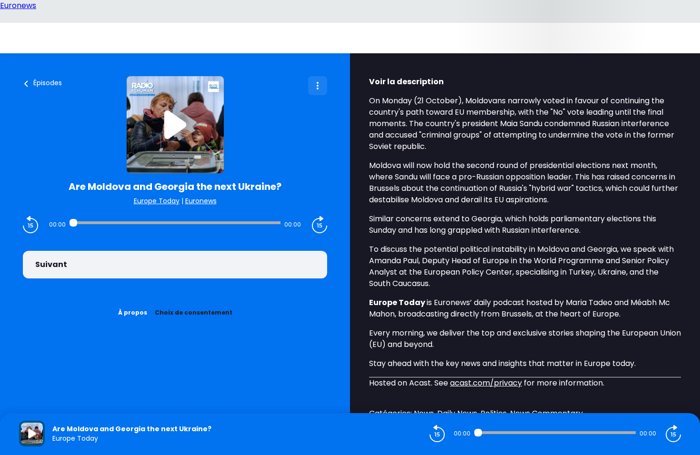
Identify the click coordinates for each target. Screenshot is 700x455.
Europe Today (157, 201)
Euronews (201, 201)
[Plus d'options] (317, 85)
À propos (132, 312)
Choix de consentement (193, 312)
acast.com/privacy (486, 382)
